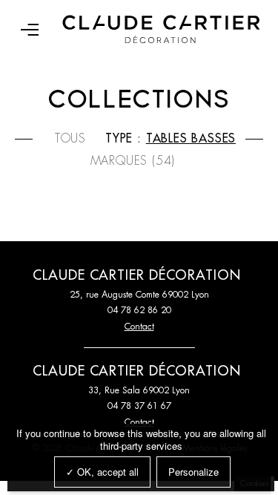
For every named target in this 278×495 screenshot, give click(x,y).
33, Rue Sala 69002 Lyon (139, 390)
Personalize (193, 472)
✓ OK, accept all (102, 472)
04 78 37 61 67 (139, 405)
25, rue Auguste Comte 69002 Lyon (139, 294)
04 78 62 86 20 (139, 310)
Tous (70, 139)
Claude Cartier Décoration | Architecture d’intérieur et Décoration (161, 29)
